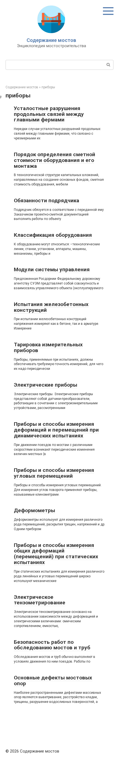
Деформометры (34, 510)
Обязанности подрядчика (46, 200)
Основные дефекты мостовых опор (53, 680)
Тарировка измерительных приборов (48, 347)
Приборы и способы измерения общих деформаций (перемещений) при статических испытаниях (56, 554)
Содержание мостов (51, 40)
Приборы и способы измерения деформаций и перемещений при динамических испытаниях (56, 430)
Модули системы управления (52, 269)
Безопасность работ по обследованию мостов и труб (52, 645)
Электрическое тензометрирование (39, 600)
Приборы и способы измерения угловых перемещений (54, 473)
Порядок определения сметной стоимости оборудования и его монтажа (54, 160)
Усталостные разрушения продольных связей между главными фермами (49, 114)
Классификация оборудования (53, 235)
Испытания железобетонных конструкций (51, 307)
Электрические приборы (45, 385)
